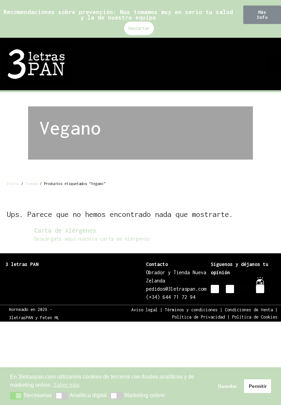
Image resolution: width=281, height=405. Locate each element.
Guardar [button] (227, 386)
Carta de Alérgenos (65, 230)
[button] (262, 14)
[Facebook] (230, 281)
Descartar (139, 28)
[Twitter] (245, 281)
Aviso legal (144, 309)
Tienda (31, 184)
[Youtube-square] (245, 289)
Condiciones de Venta (249, 309)
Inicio (13, 184)
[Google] (215, 289)
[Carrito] (260, 63)
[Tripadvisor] (230, 289)
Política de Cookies (255, 317)
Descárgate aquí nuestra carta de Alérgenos (91, 239)
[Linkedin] (260, 289)
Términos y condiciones (191, 309)
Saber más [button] (66, 385)
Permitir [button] (258, 386)
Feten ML (49, 317)
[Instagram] (215, 281)
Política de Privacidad (198, 317)
